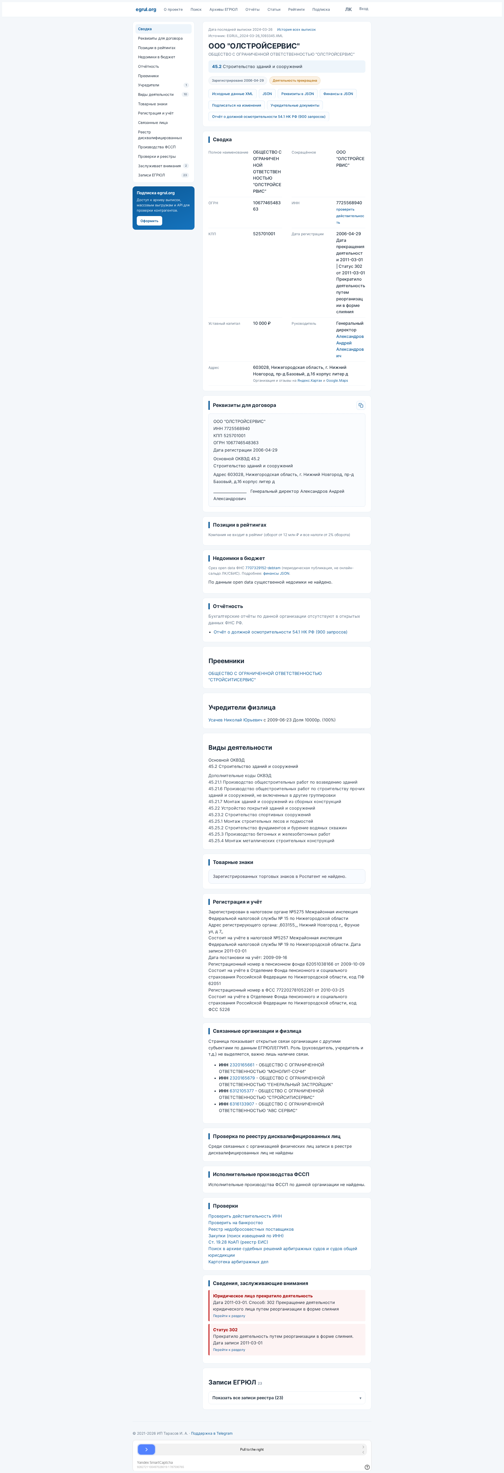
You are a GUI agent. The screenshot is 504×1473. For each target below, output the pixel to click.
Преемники (148, 75)
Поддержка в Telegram (212, 1433)
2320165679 (242, 1078)
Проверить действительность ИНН (245, 1216)
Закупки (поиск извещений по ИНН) (246, 1235)
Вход (363, 8)
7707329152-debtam (263, 568)
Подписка (321, 9)
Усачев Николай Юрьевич (235, 719)
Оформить (149, 221)
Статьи (273, 9)
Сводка (145, 29)
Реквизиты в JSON (297, 94)
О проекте (173, 9)
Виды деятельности (162, 94)
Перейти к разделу (229, 1316)
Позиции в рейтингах (157, 47)
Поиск (196, 9)
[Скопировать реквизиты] (360, 405)
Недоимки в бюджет (156, 57)
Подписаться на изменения (236, 105)
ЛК (348, 9)
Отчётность (148, 66)
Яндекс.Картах (309, 380)
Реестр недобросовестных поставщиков (251, 1229)
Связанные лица (153, 122)
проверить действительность (350, 215)
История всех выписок (296, 29)
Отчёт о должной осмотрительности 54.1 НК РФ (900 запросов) (269, 116)
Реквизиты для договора (160, 38)
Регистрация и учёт (156, 113)
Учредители (162, 85)
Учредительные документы (295, 105)
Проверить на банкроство (235, 1222)
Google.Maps (337, 380)
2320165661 (242, 1064)
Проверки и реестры (157, 156)
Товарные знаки (152, 103)
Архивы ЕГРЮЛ (223, 9)
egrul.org (146, 9)
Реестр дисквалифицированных (160, 134)
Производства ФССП (157, 147)
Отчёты (252, 9)
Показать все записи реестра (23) (286, 1397)
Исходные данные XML (232, 94)
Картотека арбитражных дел (238, 1261)
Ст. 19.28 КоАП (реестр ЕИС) (238, 1242)
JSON (267, 94)
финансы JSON (276, 573)
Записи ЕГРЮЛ (162, 175)
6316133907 (242, 1104)
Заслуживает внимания (162, 165)
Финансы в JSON (338, 94)
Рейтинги (296, 9)
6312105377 (242, 1090)
